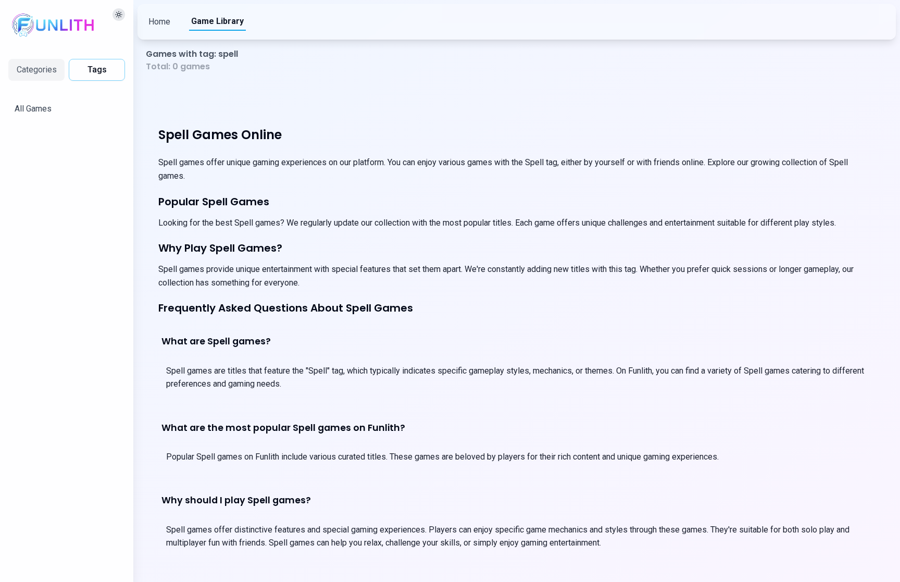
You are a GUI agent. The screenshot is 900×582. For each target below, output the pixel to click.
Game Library (217, 21)
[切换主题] (119, 14)
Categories (37, 70)
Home (159, 22)
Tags (97, 70)
